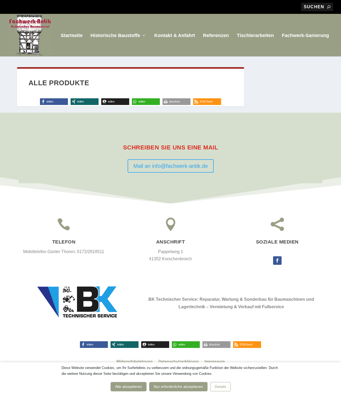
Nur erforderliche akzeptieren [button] (178, 386)
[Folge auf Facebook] (277, 260)
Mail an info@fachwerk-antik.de (170, 166)
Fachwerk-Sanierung (305, 35)
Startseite (72, 35)
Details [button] (220, 386)
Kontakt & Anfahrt (174, 35)
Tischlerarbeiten (255, 35)
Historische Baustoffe (115, 35)
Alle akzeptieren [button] (128, 386)
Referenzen (216, 35)
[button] (54, 101)
